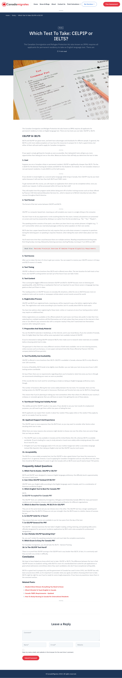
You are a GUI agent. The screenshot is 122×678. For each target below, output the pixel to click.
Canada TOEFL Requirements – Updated (39, 593)
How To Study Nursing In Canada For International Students (47, 597)
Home (8, 15)
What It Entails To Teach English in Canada (40, 590)
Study (14, 15)
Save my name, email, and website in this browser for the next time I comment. (48, 652)
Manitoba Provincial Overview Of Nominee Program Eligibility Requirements (65, 249)
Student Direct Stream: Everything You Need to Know (44, 587)
